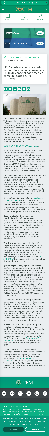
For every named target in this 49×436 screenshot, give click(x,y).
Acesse (40, 33)
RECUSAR (13, 429)
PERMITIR (35, 429)
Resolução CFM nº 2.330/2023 (18, 360)
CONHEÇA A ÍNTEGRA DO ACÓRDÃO (20, 146)
